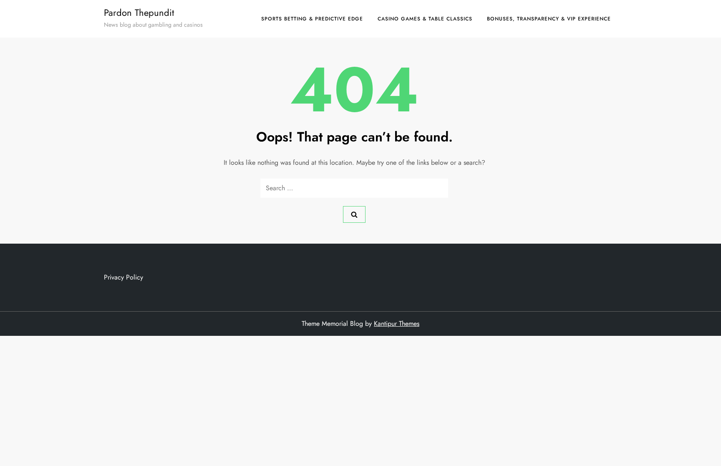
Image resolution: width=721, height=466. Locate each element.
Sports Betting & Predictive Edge (312, 19)
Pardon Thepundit (139, 12)
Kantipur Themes (396, 323)
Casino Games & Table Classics (425, 19)
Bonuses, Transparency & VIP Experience (549, 19)
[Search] (354, 214)
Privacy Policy (123, 277)
